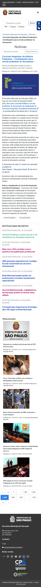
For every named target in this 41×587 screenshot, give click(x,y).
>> (3, 503)
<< (8, 492)
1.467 (21, 497)
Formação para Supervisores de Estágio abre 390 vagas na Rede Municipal (19, 308)
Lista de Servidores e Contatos (13, 547)
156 (4, 543)
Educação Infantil (25, 217)
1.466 (13, 497)
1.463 (25, 492)
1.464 (33, 492)
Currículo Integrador (9, 217)
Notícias (21, 26)
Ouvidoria (18, 2)
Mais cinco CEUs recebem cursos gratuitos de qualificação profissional (18, 250)
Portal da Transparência (28, 2)
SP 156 (36, 2)
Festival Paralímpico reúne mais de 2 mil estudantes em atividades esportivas (19, 236)
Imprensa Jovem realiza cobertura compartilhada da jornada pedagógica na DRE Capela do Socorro (20, 449)
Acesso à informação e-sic (9, 2)
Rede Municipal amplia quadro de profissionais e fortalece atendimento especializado (18, 278)
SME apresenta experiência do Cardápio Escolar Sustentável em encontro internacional (19, 263)
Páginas (13, 26)
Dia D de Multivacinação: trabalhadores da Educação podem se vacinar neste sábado (19, 292)
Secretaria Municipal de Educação (15, 34)
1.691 (34, 497)
